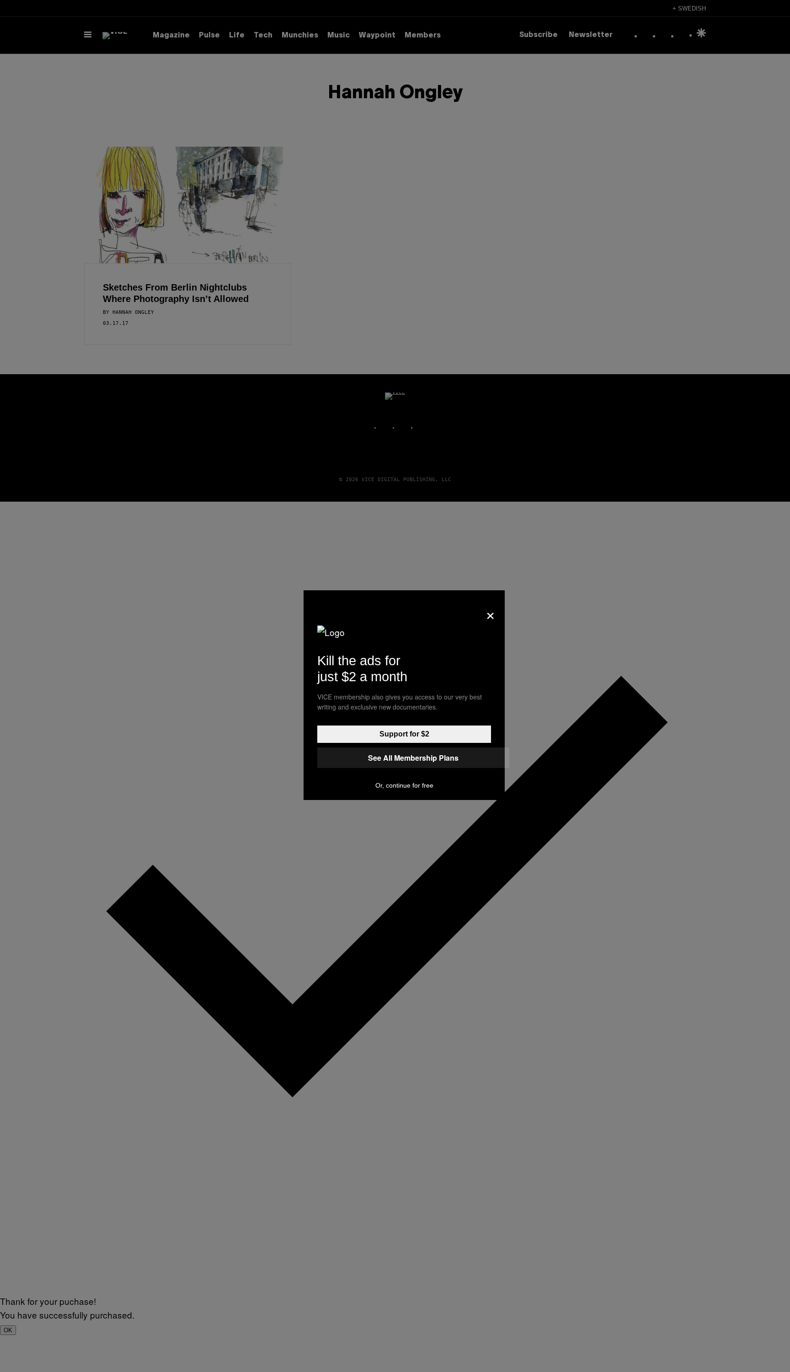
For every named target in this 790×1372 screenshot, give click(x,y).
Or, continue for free (404, 785)
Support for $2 (404, 734)
